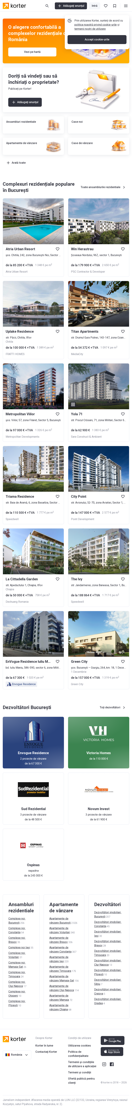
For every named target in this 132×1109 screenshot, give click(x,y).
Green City (77, 684)
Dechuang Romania (17, 601)
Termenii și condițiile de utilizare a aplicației (82, 1064)
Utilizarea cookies (79, 1045)
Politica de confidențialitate (78, 1054)
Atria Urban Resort (17, 271)
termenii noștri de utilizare (90, 28)
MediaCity (77, 354)
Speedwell (12, 519)
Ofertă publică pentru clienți (81, 1080)
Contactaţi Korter (46, 1051)
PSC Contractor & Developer (88, 271)
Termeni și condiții (79, 1072)
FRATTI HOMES (15, 354)
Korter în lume (44, 1045)
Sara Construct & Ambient (86, 436)
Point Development (82, 519)
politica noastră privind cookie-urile (95, 24)
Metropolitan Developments (22, 436)
